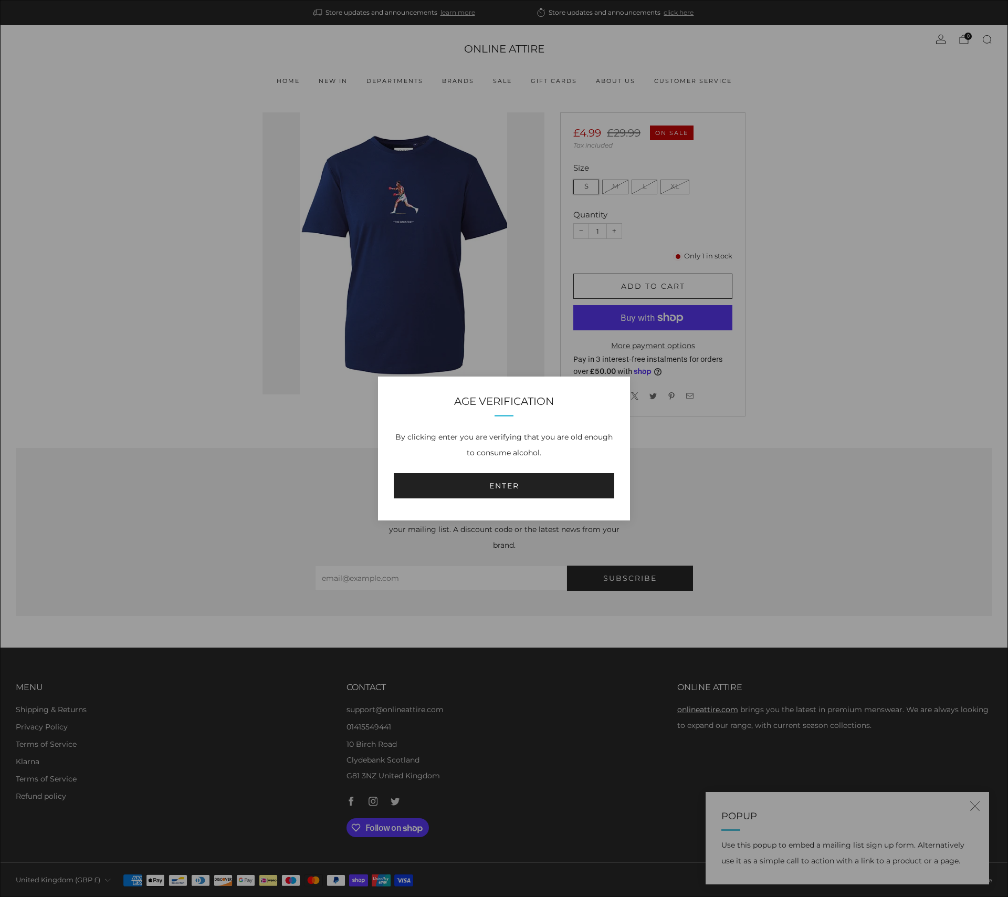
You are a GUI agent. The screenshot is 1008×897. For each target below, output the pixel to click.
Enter (504, 486)
